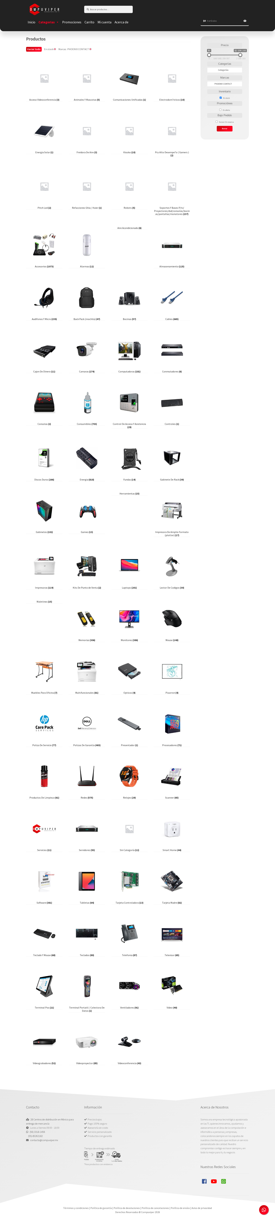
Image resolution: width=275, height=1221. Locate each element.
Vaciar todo (34, 49)
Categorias (47, 22)
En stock (226, 98)
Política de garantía (101, 1208)
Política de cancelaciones (155, 1208)
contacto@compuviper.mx (44, 1140)
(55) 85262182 (35, 1136)
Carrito (89, 22)
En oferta (226, 110)
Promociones (71, 22)
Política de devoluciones (127, 1208)
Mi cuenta (104, 22)
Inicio (31, 22)
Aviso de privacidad (202, 1208)
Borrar (224, 128)
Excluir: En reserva (226, 122)
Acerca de (121, 22)
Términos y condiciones (76, 1208)
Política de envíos (180, 1208)
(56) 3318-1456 (37, 1131)
